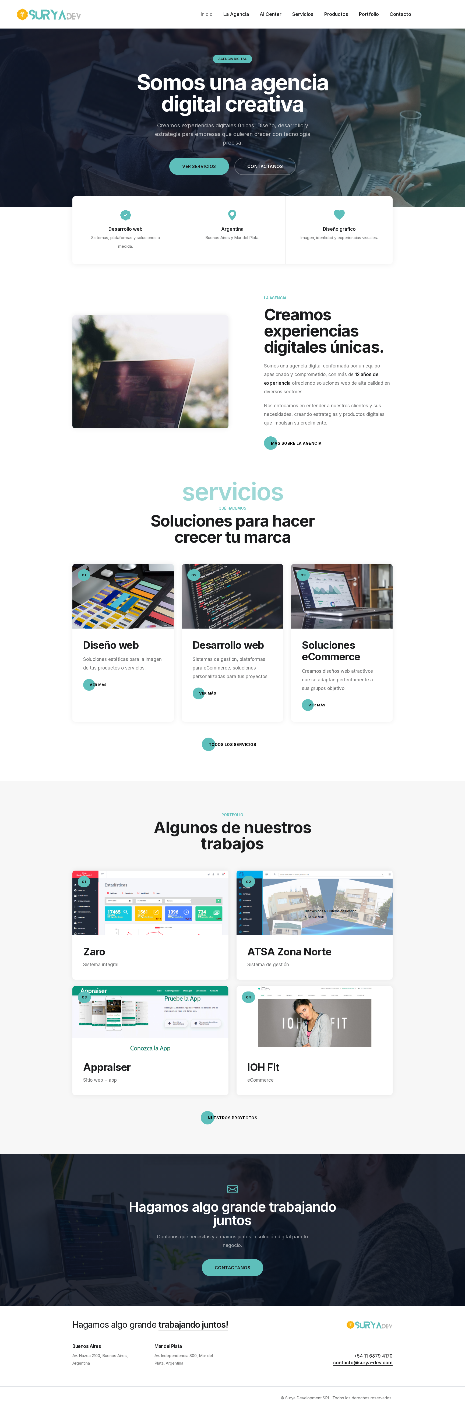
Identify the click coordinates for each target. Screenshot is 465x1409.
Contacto (400, 14)
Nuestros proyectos (232, 1118)
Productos (336, 14)
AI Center (270, 14)
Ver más (98, 684)
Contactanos (265, 166)
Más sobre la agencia (296, 443)
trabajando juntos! (193, 1324)
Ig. (5, 690)
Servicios (302, 14)
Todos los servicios (232, 744)
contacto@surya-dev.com (363, 1362)
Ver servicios (199, 166)
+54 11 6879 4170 (373, 1356)
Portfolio (369, 14)
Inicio (207, 14)
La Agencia (236, 14)
